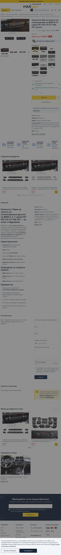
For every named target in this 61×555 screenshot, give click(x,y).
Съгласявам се (28, 550)
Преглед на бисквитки (10, 550)
